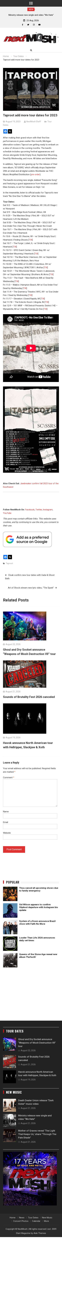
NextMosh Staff (33, 121)
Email (5, 822)
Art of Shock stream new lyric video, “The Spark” (31, 587)
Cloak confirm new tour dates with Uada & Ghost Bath (30, 577)
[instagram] (33, 24)
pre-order (35, 174)
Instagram (48, 509)
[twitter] (28, 24)
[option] (31, 15)
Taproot (9, 563)
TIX (30, 240)
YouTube (7, 513)
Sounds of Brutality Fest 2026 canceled (29, 697)
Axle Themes (40, 1233)
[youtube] (39, 24)
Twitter (38, 509)
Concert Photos (20, 1221)
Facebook (29, 509)
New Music (47, 1217)
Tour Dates (33, 1217)
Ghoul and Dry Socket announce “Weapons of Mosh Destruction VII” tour (37, 1043)
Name (6, 811)
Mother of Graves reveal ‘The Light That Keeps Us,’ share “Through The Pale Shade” (37, 1134)
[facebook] (22, 24)
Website (7, 833)
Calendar (36, 1221)
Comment (8, 777)
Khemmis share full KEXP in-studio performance (31, 15)
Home (12, 1217)
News (21, 1217)
